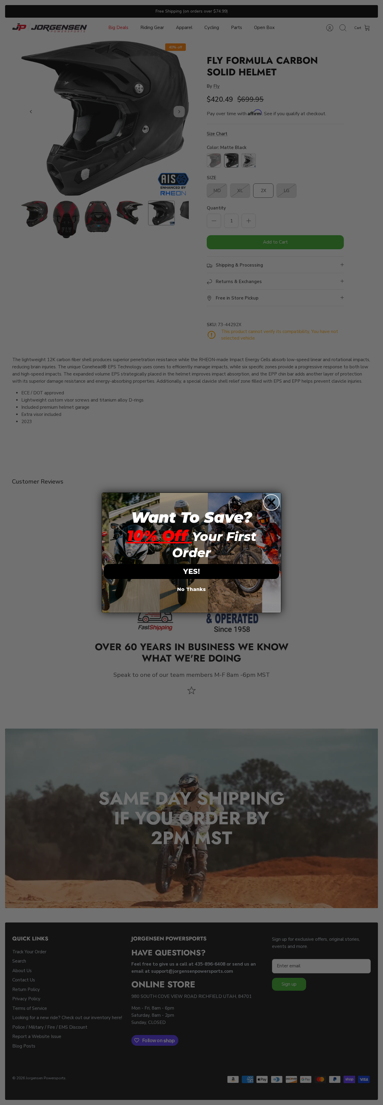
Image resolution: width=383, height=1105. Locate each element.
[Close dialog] (271, 502)
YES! (191, 571)
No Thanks (191, 589)
